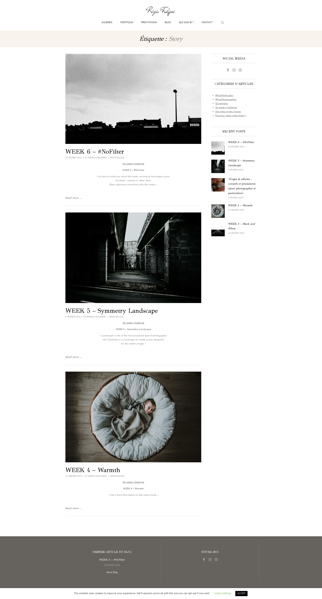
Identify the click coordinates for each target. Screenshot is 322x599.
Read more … (73, 197)
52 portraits (221, 103)
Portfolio (126, 22)
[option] (112, 562)
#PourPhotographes (225, 99)
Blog (168, 22)
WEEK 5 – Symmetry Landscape (111, 310)
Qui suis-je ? (186, 22)
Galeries (107, 22)
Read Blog (111, 572)
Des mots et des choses (228, 111)
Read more (234, 148)
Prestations (149, 22)
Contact (207, 22)
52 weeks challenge (96, 157)
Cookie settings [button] (222, 593)
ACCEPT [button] (241, 593)
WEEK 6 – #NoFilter (94, 151)
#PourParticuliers (224, 95)
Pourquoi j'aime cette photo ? (230, 115)
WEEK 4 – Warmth (92, 470)
